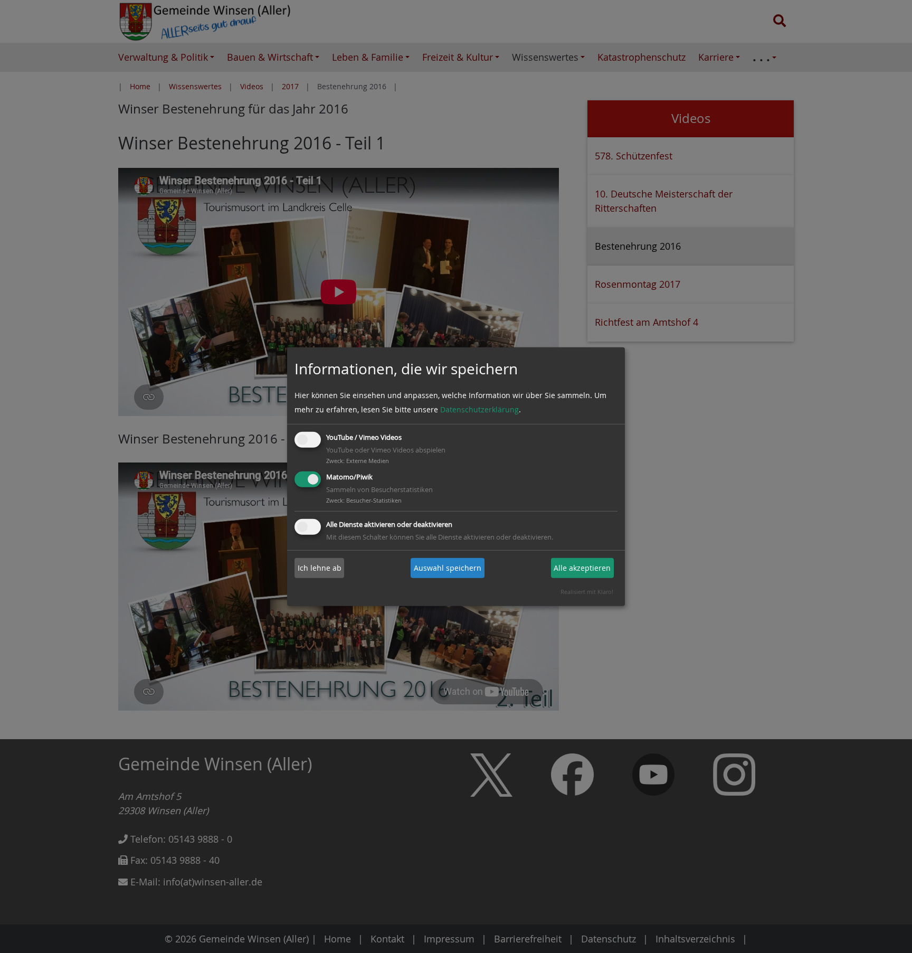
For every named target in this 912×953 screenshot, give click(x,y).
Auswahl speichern (447, 568)
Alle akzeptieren (582, 568)
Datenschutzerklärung (479, 409)
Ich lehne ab (319, 568)
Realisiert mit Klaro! (586, 592)
